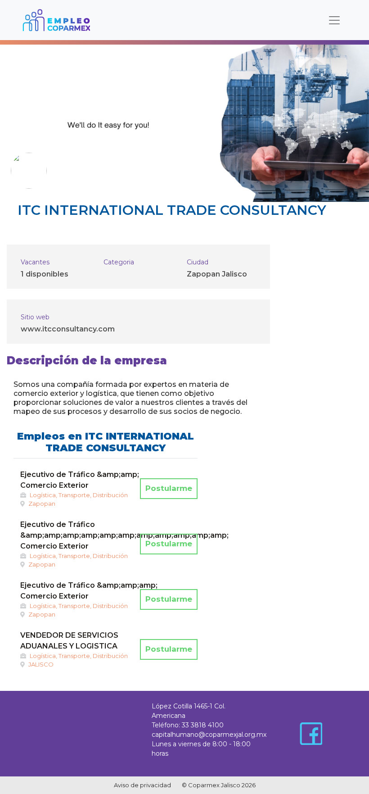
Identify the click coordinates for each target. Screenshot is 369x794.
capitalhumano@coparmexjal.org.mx (209, 734)
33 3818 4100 (203, 725)
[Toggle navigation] (334, 20)
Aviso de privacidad (142, 785)
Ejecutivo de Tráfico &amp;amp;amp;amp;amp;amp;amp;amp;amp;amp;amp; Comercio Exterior (124, 535)
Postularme (168, 488)
